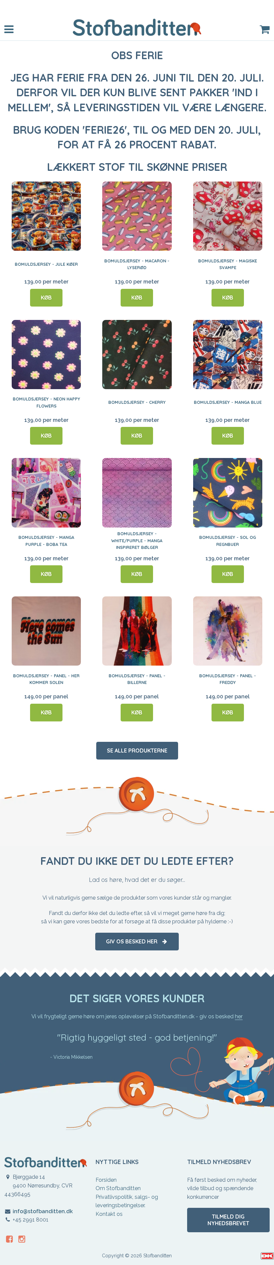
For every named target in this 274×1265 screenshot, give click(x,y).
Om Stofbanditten (118, 1188)
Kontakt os (109, 1214)
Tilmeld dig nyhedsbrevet (228, 1220)
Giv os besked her (133, 941)
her (239, 1016)
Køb (46, 297)
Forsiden (106, 1180)
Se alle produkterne (137, 750)
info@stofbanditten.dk (43, 1211)
